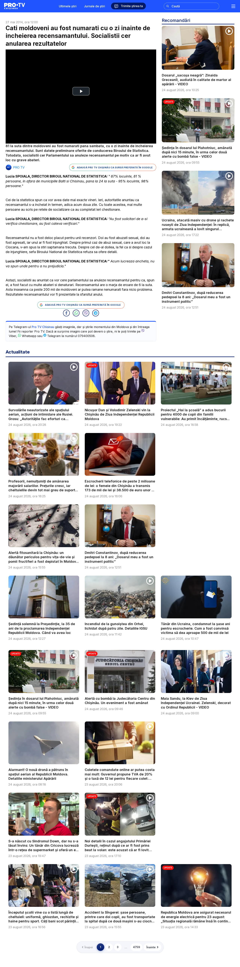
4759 (136, 947)
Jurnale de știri (94, 6)
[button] (66, 313)
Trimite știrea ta (131, 6)
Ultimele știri (67, 6)
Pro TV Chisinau (43, 327)
